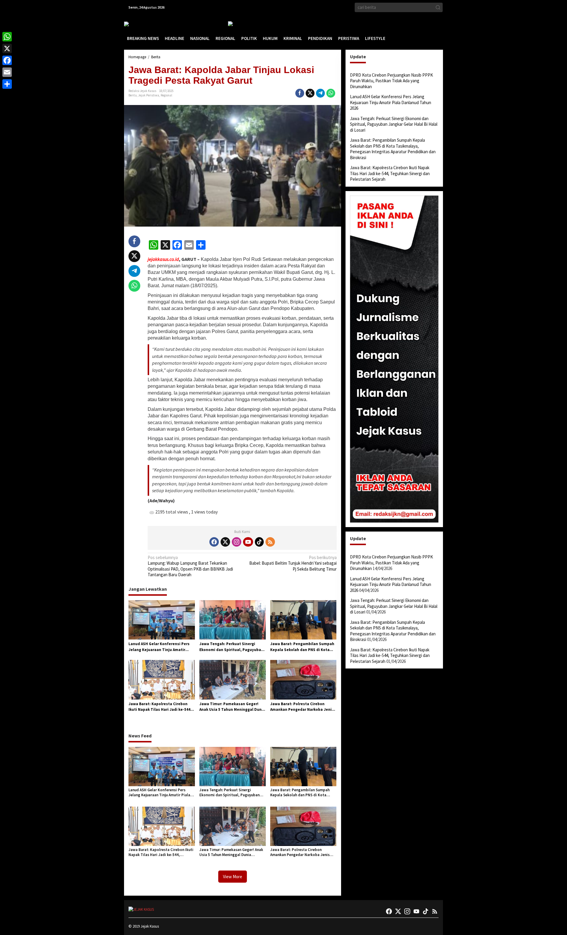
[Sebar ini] (299, 93)
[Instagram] (236, 542)
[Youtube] (248, 542)
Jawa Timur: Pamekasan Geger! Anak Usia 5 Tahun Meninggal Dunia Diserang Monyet (232, 707)
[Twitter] (225, 542)
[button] (438, 7)
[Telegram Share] (320, 93)
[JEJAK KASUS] (139, 24)
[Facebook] (214, 542)
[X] (7, 48)
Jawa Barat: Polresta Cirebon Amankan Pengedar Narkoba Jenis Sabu (302, 707)
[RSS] (270, 542)
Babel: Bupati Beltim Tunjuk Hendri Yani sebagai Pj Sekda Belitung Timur (292, 563)
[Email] (7, 72)
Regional (166, 95)
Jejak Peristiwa (148, 95)
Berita (132, 95)
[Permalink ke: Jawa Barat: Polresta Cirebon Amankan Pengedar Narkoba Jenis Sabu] (303, 679)
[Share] (7, 84)
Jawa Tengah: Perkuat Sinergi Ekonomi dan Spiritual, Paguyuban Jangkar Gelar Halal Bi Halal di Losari (231, 647)
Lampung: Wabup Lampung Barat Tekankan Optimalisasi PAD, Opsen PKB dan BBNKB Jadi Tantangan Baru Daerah (190, 566)
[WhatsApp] (7, 37)
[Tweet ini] (310, 93)
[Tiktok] (259, 542)
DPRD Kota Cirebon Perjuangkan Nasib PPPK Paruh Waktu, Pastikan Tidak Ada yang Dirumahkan (391, 80)
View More (232, 876)
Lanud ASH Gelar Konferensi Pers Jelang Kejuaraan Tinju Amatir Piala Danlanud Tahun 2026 (159, 647)
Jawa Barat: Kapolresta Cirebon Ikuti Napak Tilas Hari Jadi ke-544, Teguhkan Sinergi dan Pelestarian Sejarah (160, 707)
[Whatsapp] (330, 93)
